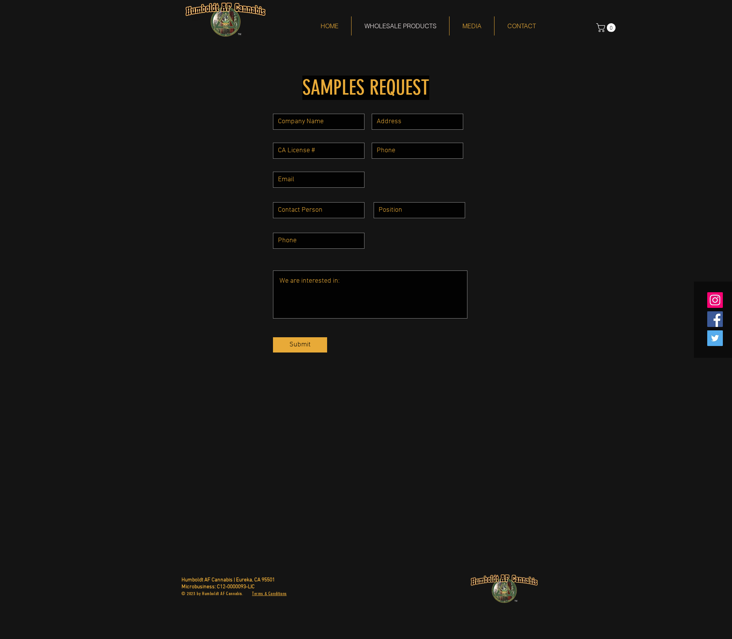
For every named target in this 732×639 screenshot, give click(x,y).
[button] (607, 27)
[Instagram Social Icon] (715, 300)
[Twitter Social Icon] (715, 338)
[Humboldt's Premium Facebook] (715, 319)
